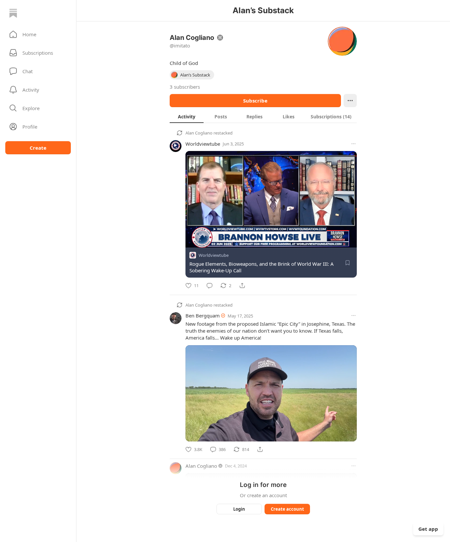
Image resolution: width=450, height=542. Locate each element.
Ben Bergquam (202, 315)
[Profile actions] (350, 100)
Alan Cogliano (198, 133)
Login (239, 509)
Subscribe (255, 100)
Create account (287, 509)
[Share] (242, 285)
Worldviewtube (202, 143)
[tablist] (263, 116)
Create (38, 147)
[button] (38, 34)
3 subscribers (185, 86)
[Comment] (209, 285)
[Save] (347, 262)
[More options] (353, 143)
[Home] (13, 13)
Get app (428, 529)
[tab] (187, 116)
